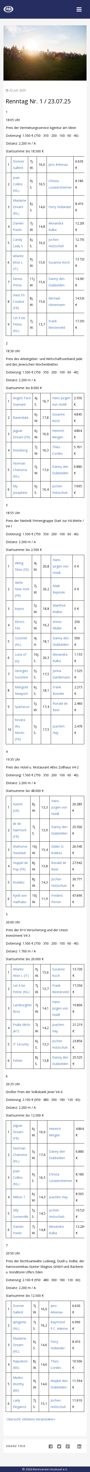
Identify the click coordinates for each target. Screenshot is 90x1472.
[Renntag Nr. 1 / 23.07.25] (57, 1446)
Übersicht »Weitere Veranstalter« (30, 1419)
